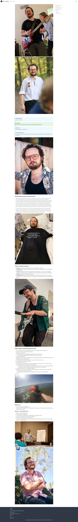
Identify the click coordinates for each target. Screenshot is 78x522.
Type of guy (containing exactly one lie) (58, 9)
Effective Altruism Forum (14, 513)
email (16, 115)
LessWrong (12, 512)
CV (10, 1)
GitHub (11, 515)
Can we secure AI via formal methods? (16, 510)
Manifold (11, 517)
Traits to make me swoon (58, 7)
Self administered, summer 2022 (21, 129)
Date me (13, 1)
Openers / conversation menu (58, 13)
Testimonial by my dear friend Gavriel (58, 6)
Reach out (56, 11)
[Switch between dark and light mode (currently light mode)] (76, 1)
